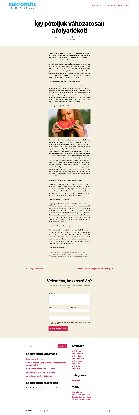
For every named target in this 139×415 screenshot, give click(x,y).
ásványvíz (53, 252)
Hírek (107, 5)
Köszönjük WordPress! (46, 411)
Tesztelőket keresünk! (49, 388)
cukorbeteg (68, 252)
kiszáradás (53, 256)
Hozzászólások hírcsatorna (81, 397)
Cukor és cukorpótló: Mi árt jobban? (39, 376)
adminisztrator (65, 37)
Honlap (50, 315)
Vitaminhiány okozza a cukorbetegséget (40, 372)
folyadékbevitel (60, 254)
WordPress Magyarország (81, 399)
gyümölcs (68, 254)
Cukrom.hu (34, 411)
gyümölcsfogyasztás (76, 254)
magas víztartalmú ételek (74, 256)
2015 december (77, 351)
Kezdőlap (95, 5)
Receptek (114, 5)
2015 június (76, 366)
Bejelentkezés (77, 392)
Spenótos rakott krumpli (35, 359)
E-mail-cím (73, 307)
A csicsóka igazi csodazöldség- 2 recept (40, 369)
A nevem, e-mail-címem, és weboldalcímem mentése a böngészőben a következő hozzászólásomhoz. (70, 323)
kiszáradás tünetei (62, 256)
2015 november (77, 354)
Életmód (101, 5)
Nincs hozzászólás (70, 39)
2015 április (76, 369)
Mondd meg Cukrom (124, 5)
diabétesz (53, 254)
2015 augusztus (77, 361)
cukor (57, 252)
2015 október (76, 356)
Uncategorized (77, 380)
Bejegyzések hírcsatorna (81, 394)
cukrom (83, 252)
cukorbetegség (76, 252)
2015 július (76, 364)
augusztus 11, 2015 (78, 37)
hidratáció (85, 254)
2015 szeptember (78, 359)
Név (50, 307)
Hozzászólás (52, 293)
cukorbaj (62, 252)
